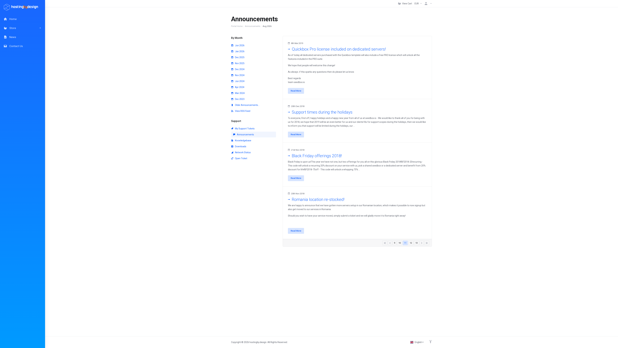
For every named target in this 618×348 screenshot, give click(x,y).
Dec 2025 (239, 57)
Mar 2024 (239, 93)
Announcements (252, 26)
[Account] (427, 3)
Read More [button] (296, 91)
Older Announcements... (246, 105)
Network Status (242, 152)
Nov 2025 (239, 63)
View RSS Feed (242, 111)
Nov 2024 (239, 75)
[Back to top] (430, 341)
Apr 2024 (239, 87)
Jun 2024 (239, 81)
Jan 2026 (239, 51)
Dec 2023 (239, 99)
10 (399, 243)
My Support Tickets (244, 128)
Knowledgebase (242, 140)
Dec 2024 (239, 69)
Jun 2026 (239, 45)
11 (405, 243)
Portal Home (237, 26)
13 (416, 243)
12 (411, 243)
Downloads (240, 146)
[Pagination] (384, 243)
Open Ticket (240, 158)
